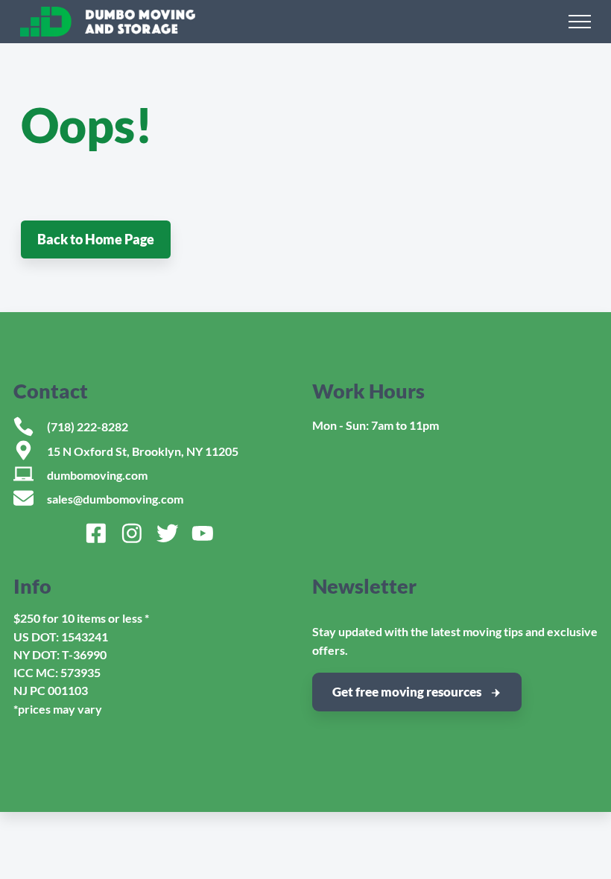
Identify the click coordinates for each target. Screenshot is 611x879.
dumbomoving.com (97, 475)
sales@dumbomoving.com (115, 499)
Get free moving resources (406, 691)
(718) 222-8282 (87, 426)
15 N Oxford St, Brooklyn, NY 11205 (142, 451)
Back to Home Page (95, 239)
